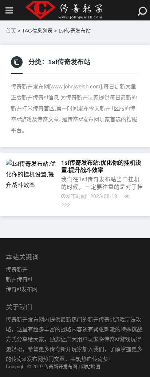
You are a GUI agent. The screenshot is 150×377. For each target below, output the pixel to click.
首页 (11, 31)
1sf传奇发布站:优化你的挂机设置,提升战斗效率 (101, 166)
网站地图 (90, 366)
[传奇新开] (75, 10)
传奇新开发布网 (60, 366)
